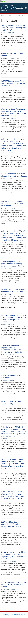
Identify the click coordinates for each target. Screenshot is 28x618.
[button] (14, 1)
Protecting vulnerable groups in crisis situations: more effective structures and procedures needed (13, 318)
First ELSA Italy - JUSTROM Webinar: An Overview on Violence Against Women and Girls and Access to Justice (12, 495)
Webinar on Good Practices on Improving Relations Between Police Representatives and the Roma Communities (13, 112)
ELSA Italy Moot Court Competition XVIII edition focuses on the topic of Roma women (12, 525)
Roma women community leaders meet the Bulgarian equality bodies (12, 203)
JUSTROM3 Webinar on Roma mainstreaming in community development (13, 83)
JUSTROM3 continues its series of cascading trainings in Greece (14, 174)
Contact (18, 616)
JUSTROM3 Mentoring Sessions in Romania (13, 376)
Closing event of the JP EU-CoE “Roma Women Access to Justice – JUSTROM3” (14, 27)
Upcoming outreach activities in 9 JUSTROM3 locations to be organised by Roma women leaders (14, 555)
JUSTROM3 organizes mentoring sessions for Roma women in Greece (14, 584)
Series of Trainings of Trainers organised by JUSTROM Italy (13, 290)
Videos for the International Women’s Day (12, 54)
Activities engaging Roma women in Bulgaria (11, 402)
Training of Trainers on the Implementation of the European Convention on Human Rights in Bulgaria (11, 348)
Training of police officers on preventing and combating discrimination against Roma (12, 263)
